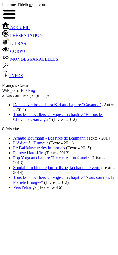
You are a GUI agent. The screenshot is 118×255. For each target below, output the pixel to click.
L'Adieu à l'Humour (30, 143)
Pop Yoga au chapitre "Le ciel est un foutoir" (52, 157)
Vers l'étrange (24, 187)
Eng (31, 90)
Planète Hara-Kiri (28, 152)
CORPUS (18, 51)
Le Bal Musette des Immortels (39, 148)
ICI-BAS (17, 43)
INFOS (16, 75)
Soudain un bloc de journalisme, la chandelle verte (56, 167)
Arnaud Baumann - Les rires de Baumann (49, 138)
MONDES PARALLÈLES (33, 59)
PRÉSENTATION (26, 35)
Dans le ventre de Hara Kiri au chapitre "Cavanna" (57, 104)
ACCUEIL (19, 27)
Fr (23, 90)
